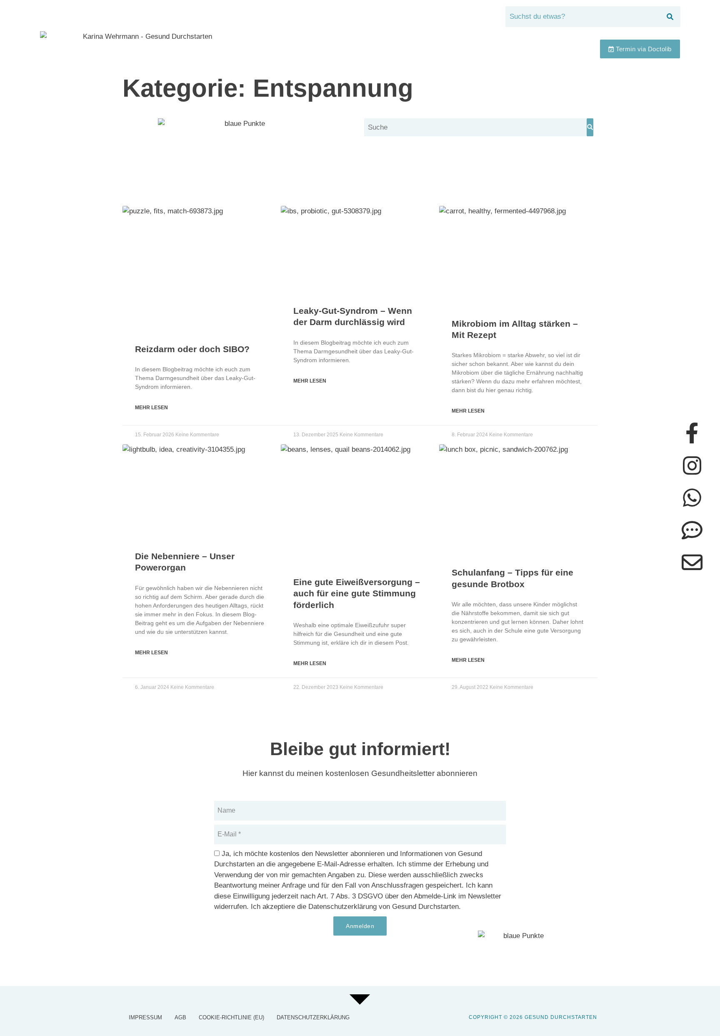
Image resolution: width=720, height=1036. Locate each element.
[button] (577, 49)
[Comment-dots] (692, 530)
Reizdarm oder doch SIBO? (192, 349)
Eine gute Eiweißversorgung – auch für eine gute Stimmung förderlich (356, 593)
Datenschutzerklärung (313, 1017)
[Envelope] (692, 562)
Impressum (145, 1017)
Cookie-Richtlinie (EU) (231, 1017)
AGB (180, 1017)
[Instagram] (692, 465)
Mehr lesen (151, 407)
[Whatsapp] (692, 497)
